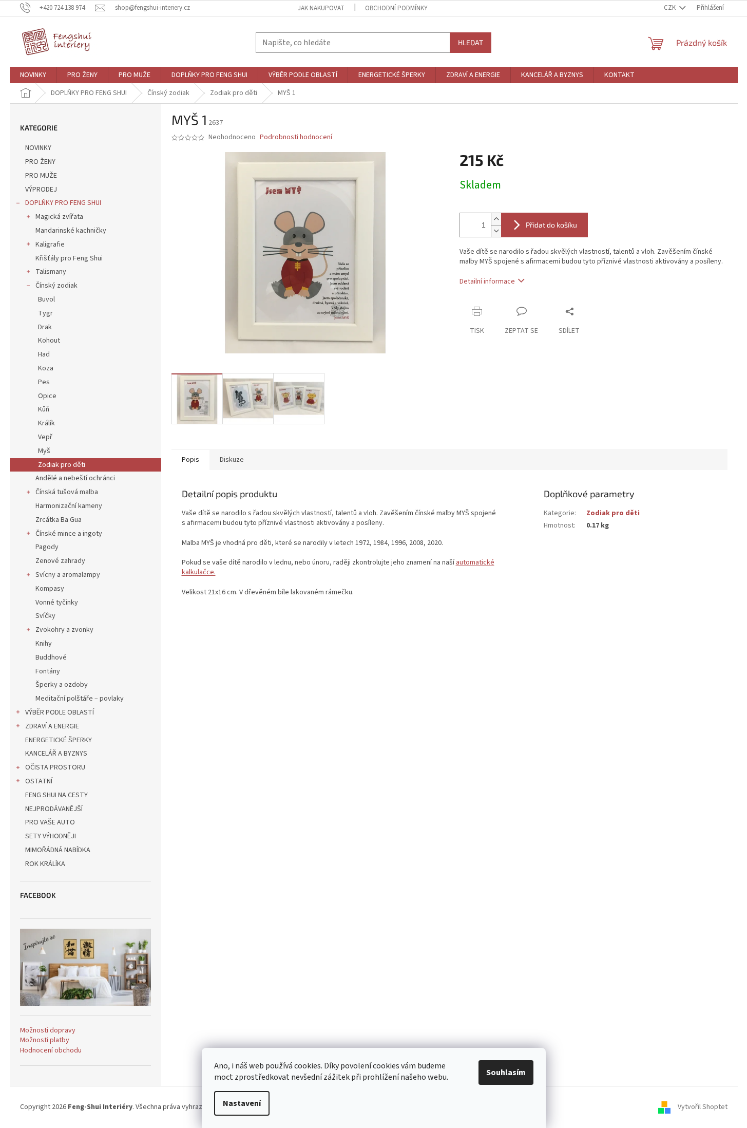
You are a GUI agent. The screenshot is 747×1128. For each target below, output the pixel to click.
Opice (47, 396)
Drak (45, 327)
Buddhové (51, 657)
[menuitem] (33, 75)
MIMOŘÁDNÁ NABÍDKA (57, 850)
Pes (44, 382)
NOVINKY (38, 148)
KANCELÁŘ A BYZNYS (56, 753)
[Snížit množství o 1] (496, 231)
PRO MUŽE (41, 176)
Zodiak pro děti (61, 465)
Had (44, 354)
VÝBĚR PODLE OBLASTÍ (59, 712)
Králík (46, 423)
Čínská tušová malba (66, 492)
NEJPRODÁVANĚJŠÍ (54, 809)
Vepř (45, 437)
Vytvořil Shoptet (702, 1107)
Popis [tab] (190, 460)
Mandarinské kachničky (70, 230)
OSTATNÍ (38, 781)
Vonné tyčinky (56, 602)
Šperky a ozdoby (61, 685)
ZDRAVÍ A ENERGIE (52, 726)
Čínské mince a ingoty (68, 534)
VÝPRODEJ (41, 189)
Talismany (50, 272)
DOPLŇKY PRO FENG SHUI (63, 203)
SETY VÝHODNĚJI (50, 836)
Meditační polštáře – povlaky (79, 698)
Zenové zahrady (60, 561)
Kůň (43, 409)
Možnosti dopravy (47, 1031)
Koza (45, 368)
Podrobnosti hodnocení (296, 137)
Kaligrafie (50, 244)
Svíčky (45, 616)
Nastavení (242, 1103)
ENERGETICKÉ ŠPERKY (58, 740)
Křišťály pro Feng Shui (69, 258)
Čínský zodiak (56, 285)
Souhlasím (506, 1072)
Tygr (45, 313)
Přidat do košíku (551, 224)
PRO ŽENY (40, 162)
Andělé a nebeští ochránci (75, 478)
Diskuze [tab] (232, 460)
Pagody (47, 547)
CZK (670, 7)
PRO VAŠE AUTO (50, 822)
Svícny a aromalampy (67, 575)
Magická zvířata (59, 217)
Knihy (43, 643)
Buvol (46, 299)
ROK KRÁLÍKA (45, 864)
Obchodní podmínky (396, 8)
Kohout (49, 340)
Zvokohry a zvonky (64, 630)
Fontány (47, 671)
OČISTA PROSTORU (55, 767)
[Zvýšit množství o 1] (496, 219)
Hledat (470, 42)
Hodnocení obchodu (51, 1051)
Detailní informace (487, 281)
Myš (44, 451)
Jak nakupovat (321, 8)
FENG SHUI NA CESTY (56, 795)
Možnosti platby (44, 1040)
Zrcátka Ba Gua (58, 520)
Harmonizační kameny (68, 506)
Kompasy (49, 589)
